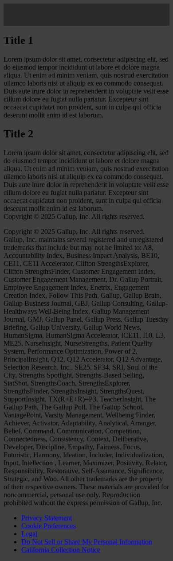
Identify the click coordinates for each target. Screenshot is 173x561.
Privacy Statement (46, 518)
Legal (29, 534)
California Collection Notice (60, 549)
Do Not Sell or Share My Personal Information (86, 541)
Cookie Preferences (48, 526)
